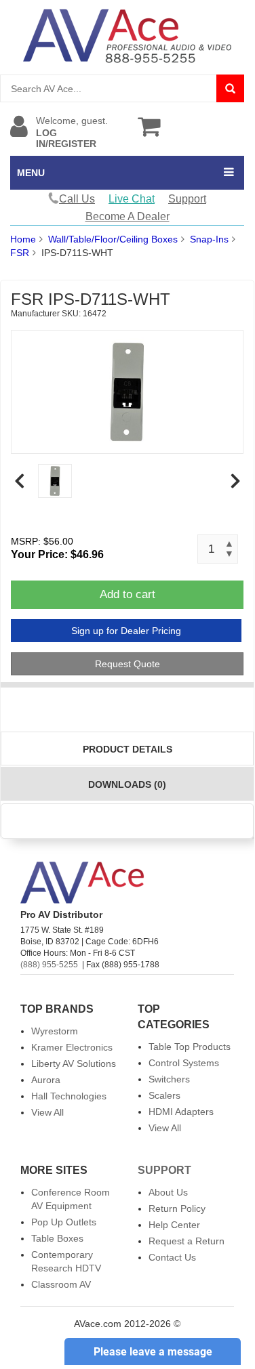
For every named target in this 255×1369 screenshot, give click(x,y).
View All (47, 1112)
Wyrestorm (54, 1031)
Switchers (169, 1079)
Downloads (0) (127, 784)
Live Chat (132, 199)
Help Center (174, 1224)
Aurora (45, 1079)
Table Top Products (190, 1046)
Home (23, 239)
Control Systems (184, 1062)
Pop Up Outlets (63, 1222)
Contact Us (172, 1257)
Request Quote (127, 663)
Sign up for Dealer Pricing (126, 630)
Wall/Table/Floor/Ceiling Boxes (113, 239)
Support (187, 199)
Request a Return (186, 1241)
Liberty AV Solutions (73, 1063)
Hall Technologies (68, 1096)
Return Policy (177, 1208)
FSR (19, 252)
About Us (168, 1192)
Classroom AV (61, 1284)
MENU (31, 172)
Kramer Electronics (72, 1047)
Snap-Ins (209, 239)
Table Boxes (57, 1238)
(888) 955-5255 (49, 964)
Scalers (164, 1095)
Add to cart (127, 594)
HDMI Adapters (181, 1111)
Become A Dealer (127, 216)
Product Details (127, 749)
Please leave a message (153, 1351)
